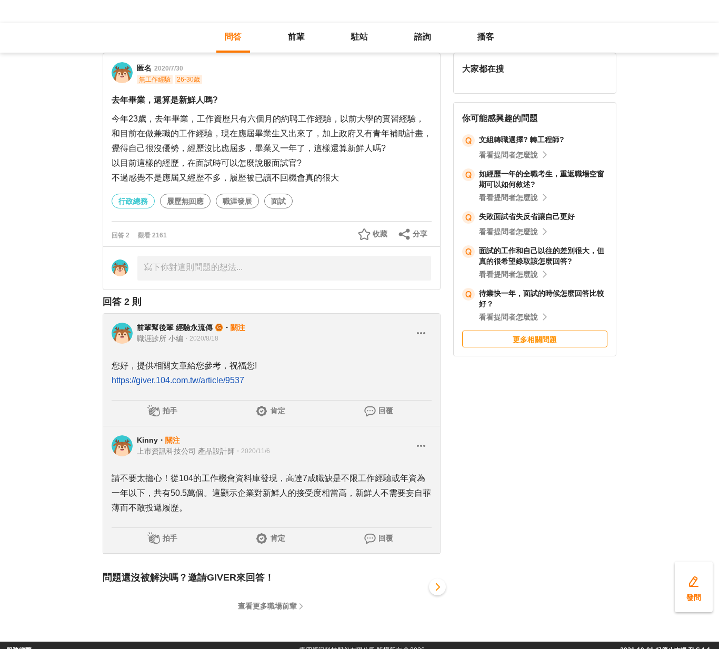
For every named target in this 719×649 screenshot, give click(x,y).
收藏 (380, 233)
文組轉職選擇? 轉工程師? (521, 139)
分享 (420, 233)
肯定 (278, 410)
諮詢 (422, 36)
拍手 (170, 410)
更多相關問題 (535, 339)
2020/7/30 (168, 68)
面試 (278, 201)
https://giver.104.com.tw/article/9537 (178, 380)
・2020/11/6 (252, 451)
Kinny (147, 440)
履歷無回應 (185, 201)
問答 (233, 36)
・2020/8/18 (200, 338)
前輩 (296, 36)
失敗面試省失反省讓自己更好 (527, 216)
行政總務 (133, 201)
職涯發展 (237, 201)
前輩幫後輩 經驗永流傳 (175, 327)
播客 (485, 36)
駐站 (359, 36)
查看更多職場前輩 (267, 606)
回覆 (385, 410)
